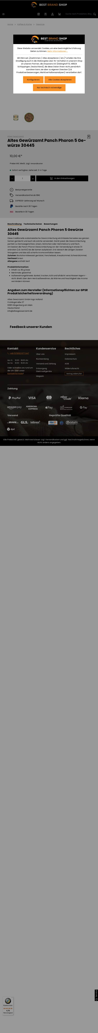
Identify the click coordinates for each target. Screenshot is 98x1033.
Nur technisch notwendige (49, 87)
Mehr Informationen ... (57, 51)
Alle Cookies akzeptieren (60, 79)
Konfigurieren (33, 79)
